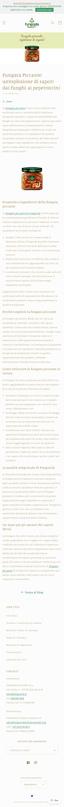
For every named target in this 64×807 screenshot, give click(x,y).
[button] (4, 22)
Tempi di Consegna (16, 637)
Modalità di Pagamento (19, 645)
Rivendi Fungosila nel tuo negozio (32, 3)
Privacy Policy (13, 652)
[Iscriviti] (54, 750)
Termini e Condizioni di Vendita (24, 623)
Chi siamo (11, 615)
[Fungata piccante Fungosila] (32, 195)
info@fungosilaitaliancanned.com (26, 722)
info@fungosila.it (16, 693)
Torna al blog (34, 592)
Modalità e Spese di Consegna (22, 630)
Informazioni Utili (16, 659)
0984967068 (17, 698)
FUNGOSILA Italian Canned (27, 802)
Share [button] (9, 101)
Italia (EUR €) (30, 784)
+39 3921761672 (21, 726)
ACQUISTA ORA (44, 10)
